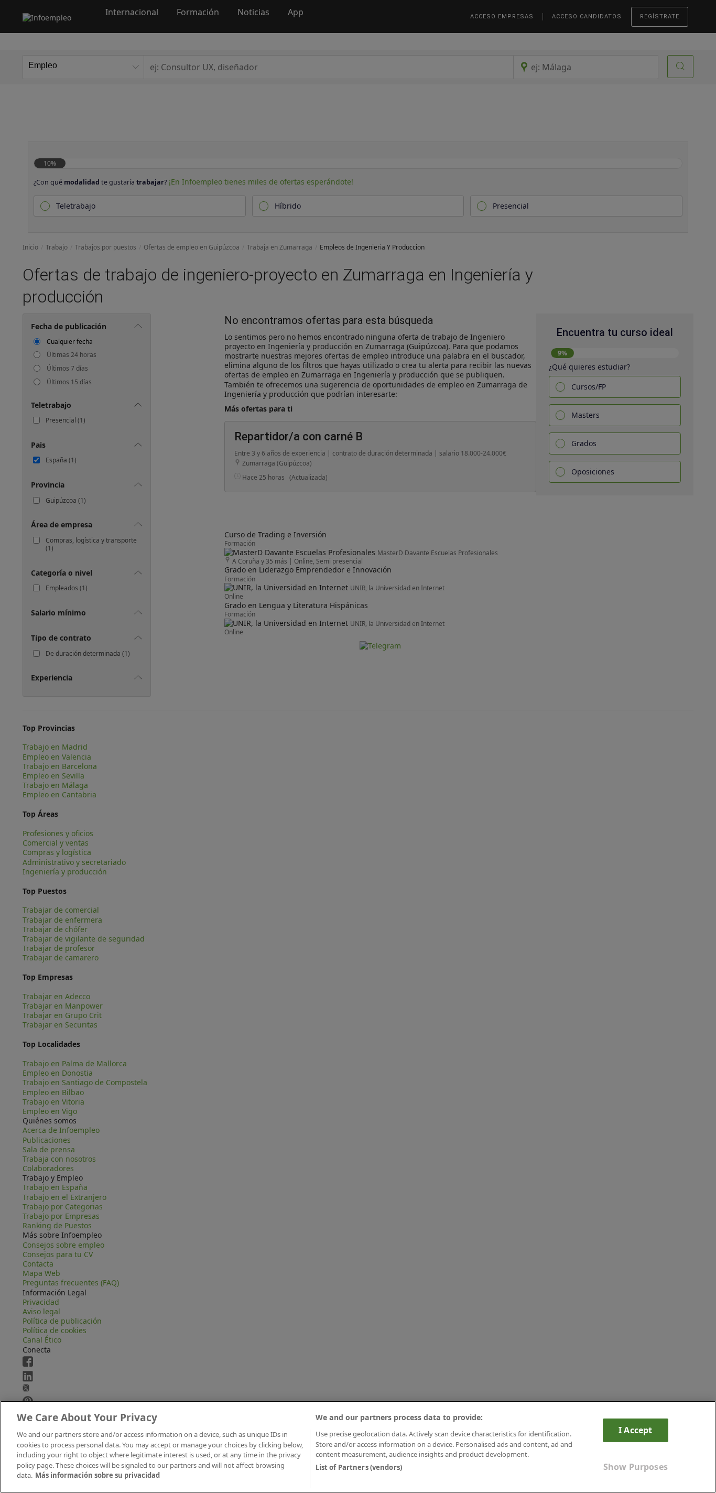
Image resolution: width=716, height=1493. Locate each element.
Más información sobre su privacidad (97, 1475)
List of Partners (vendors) (359, 1467)
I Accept (635, 1430)
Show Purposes (635, 1467)
